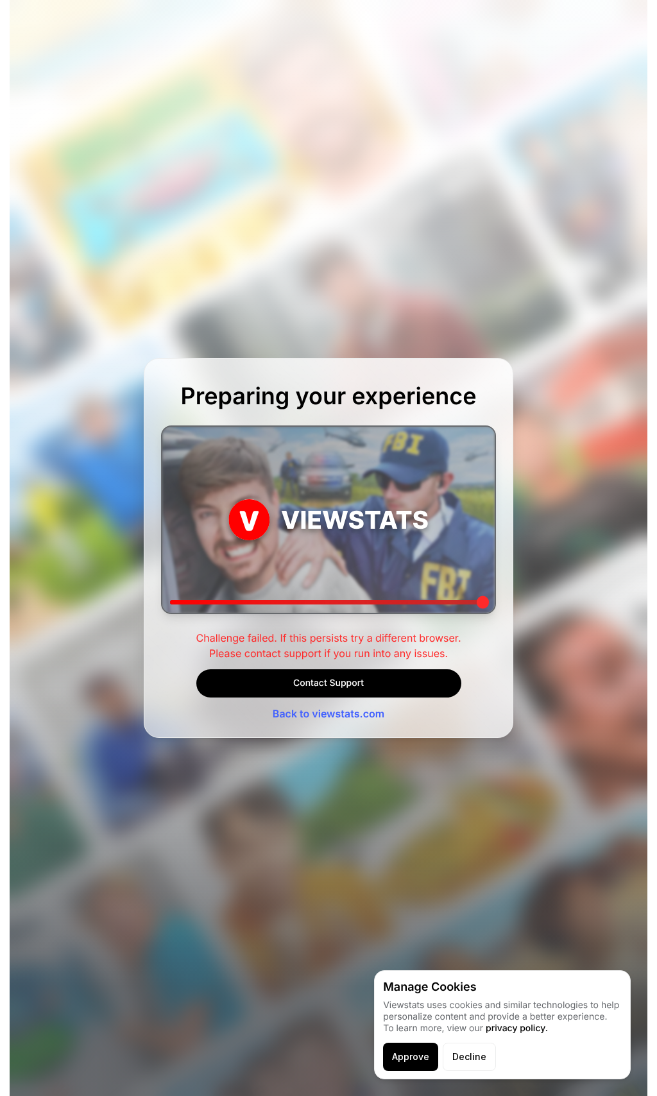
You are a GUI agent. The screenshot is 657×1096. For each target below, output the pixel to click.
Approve (410, 1056)
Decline (469, 1056)
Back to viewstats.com (328, 713)
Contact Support (328, 683)
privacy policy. (517, 1028)
